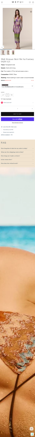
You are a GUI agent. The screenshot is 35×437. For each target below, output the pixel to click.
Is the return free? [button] (6, 159)
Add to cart (17, 114)
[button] (2, 2)
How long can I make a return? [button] (10, 156)
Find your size (7, 99)
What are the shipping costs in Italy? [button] (12, 152)
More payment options (17, 122)
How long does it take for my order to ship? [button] (14, 148)
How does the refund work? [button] (9, 163)
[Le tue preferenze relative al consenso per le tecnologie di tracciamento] (32, 434)
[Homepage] (17, 2)
